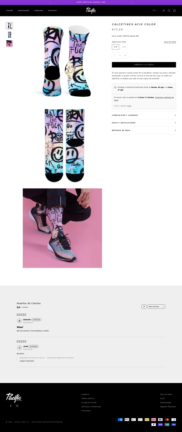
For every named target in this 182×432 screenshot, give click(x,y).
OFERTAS (52, 10)
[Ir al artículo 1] (9, 25)
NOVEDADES (23, 10)
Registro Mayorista (168, 407)
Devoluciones (165, 402)
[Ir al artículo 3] (9, 43)
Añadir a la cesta (144, 65)
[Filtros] (144, 306)
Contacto (85, 394)
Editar (129, 106)
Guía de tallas (170, 42)
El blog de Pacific (89, 402)
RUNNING (38, 10)
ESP (154, 10)
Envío (162, 398)
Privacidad (86, 411)
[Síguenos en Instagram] (17, 406)
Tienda (9, 10)
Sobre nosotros (87, 398)
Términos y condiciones (91, 407)
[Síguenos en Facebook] (11, 406)
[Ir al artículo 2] (9, 34)
